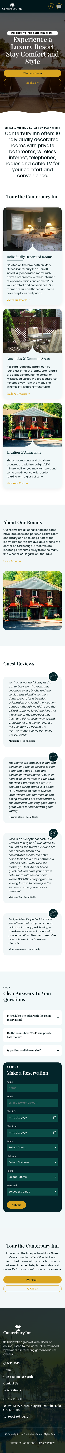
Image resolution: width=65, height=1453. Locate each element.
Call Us (34, 1288)
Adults (10, 1141)
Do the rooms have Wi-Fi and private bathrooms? (29, 1035)
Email (10, 1096)
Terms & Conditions (22, 1442)
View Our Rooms (17, 300)
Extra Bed (12, 1185)
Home (7, 1370)
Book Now (32, 82)
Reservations (12, 1390)
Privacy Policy (46, 1442)
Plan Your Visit (15, 483)
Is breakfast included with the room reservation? (29, 1017)
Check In (11, 1111)
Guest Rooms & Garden (19, 1377)
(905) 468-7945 (18, 1416)
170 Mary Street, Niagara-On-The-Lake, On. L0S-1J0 (32, 1408)
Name (10, 1081)
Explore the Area (17, 393)
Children (11, 1156)
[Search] (51, 6)
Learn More (10, 561)
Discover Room (32, 73)
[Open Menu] (59, 6)
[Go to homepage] (12, 6)
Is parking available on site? (24, 1050)
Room (10, 1170)
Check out (12, 1126)
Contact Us (10, 1383)
